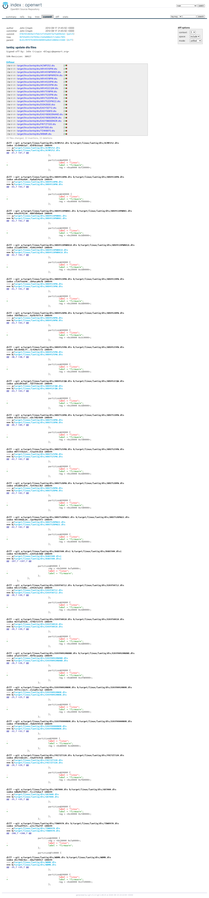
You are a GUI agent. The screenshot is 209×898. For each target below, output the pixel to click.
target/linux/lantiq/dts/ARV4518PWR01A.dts (40, 75)
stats (65, 16)
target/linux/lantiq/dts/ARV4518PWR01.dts (39, 72)
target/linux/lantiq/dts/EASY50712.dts (36, 107)
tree (37, 16)
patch (70, 34)
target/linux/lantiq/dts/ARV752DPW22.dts (38, 101)
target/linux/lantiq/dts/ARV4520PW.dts (37, 82)
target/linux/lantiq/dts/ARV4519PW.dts (37, 78)
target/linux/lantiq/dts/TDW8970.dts (36, 130)
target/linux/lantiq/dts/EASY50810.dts (36, 111)
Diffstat (10, 62)
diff (57, 16)
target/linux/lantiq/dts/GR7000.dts (35, 127)
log (29, 16)
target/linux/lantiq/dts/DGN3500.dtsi (36, 104)
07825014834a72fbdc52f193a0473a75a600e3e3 (42, 34)
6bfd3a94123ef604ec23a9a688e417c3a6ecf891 (42, 37)
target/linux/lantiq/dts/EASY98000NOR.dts (39, 121)
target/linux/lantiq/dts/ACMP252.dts (36, 65)
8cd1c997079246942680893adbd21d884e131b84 (42, 40)
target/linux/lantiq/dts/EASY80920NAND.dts (40, 114)
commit (47, 16)
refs (22, 16)
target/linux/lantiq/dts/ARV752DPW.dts (37, 98)
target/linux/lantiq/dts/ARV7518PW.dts (37, 91)
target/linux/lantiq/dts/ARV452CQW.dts (37, 88)
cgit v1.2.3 (92, 895)
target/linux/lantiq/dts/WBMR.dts (34, 134)
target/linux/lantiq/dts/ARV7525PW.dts (37, 94)
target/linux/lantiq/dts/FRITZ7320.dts (36, 124)
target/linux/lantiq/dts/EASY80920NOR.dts (39, 117)
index (15, 4)
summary (11, 16)
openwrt (33, 4)
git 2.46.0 (101, 895)
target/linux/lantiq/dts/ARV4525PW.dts (37, 85)
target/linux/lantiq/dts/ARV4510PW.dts (37, 68)
